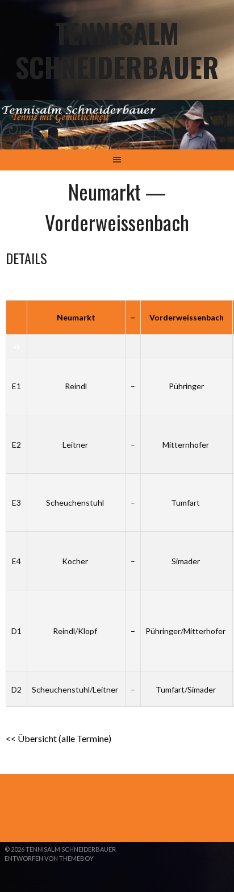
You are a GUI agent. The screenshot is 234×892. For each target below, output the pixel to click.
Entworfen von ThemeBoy (49, 858)
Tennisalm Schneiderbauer (117, 49)
